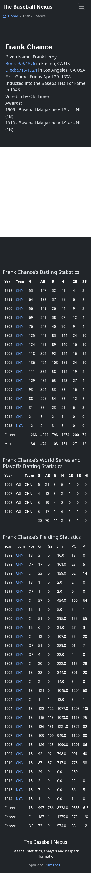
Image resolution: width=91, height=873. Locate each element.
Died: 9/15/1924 (21, 70)
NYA (19, 425)
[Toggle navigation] (81, 6)
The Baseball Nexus (28, 6)
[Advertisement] (45, 192)
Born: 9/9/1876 (20, 63)
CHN (19, 290)
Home (12, 16)
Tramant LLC (54, 865)
